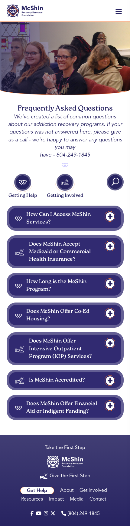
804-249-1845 (73, 154)
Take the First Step (65, 448)
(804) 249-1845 (83, 514)
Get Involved (93, 490)
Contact (97, 499)
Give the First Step (70, 476)
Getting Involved (65, 195)
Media (76, 499)
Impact (56, 499)
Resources (32, 499)
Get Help (37, 491)
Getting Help (22, 195)
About (66, 490)
